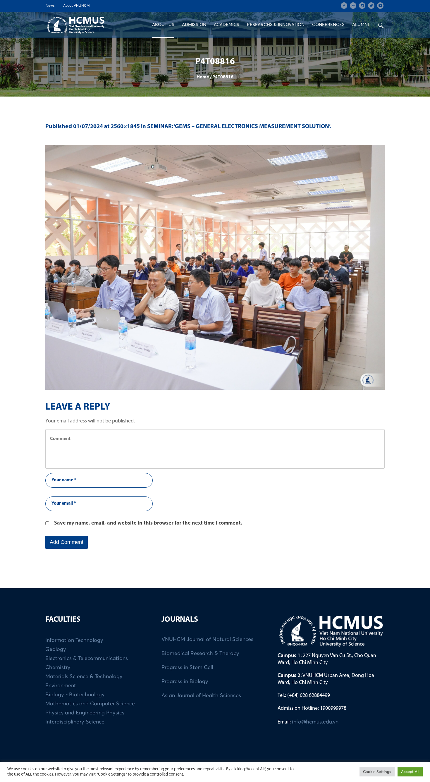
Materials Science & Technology (84, 676)
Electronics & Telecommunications (86, 658)
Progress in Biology (184, 681)
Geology (55, 649)
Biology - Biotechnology (75, 694)
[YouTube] (380, 5)
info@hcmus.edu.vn (315, 722)
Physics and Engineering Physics (84, 713)
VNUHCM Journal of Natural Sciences (207, 639)
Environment (60, 685)
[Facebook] (344, 5)
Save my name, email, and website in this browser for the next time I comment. (148, 523)
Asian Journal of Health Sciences (201, 695)
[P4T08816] (215, 267)
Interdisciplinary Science (74, 722)
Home (203, 77)
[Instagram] (362, 5)
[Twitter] (371, 5)
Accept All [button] (410, 772)
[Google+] (353, 5)
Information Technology (74, 640)
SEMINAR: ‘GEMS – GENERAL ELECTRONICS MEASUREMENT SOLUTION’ (238, 127)
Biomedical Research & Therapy (200, 653)
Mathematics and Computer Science (90, 704)
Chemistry (57, 667)
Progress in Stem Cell (187, 667)
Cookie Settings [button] (377, 772)
